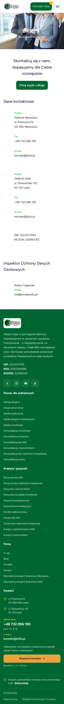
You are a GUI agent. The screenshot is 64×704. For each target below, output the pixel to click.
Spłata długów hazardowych (19, 419)
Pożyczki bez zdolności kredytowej (23, 483)
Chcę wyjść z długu (42, 4)
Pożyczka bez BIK (13, 477)
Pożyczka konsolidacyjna (17, 506)
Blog (6, 558)
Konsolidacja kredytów (16, 436)
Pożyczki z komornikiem (17, 489)
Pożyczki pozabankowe (16, 500)
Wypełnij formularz (30, 658)
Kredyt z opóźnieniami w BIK (19, 529)
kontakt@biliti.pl (24, 155)
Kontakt (8, 564)
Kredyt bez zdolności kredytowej (22, 523)
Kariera (7, 570)
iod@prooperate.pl (26, 294)
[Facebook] (7, 383)
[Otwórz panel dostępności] (57, 697)
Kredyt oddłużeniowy (15, 511)
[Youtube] (26, 383)
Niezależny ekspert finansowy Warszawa (26, 576)
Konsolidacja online (14, 459)
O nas (7, 553)
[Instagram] (16, 383)
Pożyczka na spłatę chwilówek (20, 494)
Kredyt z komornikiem (16, 535)
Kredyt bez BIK (12, 517)
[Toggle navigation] (58, 6)
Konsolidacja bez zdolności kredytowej (25, 453)
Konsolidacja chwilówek (17, 430)
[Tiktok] (35, 383)
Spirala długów (12, 402)
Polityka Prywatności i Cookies (39, 699)
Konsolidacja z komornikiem (19, 448)
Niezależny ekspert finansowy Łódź (23, 581)
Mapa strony (10, 699)
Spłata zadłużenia (13, 413)
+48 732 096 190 (25, 141)
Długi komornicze (13, 407)
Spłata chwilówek (13, 425)
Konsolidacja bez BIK (15, 442)
